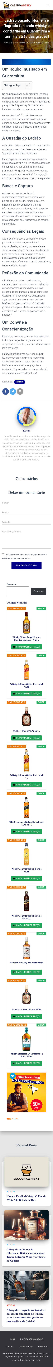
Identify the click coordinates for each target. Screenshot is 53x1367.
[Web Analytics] (12, 1118)
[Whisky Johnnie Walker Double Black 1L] (26, 901)
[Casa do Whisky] (18, 5)
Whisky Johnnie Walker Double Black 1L (27, 917)
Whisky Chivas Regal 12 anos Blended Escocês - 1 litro (27, 638)
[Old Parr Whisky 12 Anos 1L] (26, 716)
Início (12, 1339)
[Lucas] (26, 417)
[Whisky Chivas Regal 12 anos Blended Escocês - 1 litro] (26, 623)
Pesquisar (12, 584)
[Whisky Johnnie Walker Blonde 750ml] (26, 854)
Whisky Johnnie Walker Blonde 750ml (27, 870)
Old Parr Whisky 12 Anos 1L (26, 731)
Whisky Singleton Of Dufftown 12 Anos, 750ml (26, 1055)
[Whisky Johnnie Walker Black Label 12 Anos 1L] (26, 807)
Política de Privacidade (31, 1339)
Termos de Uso (26, 1346)
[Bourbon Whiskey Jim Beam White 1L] (26, 948)
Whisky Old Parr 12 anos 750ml (27, 1009)
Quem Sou (42, 1346)
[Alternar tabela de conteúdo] (26, 85)
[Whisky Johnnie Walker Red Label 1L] (26, 760)
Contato (10, 1346)
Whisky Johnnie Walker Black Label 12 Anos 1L (26, 823)
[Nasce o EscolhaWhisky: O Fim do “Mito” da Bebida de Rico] (26, 1171)
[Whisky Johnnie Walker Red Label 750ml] (26, 669)
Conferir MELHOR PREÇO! (28, 647)
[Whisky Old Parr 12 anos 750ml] (26, 995)
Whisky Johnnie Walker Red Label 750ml (26, 685)
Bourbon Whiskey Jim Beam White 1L (26, 964)
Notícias (19, 382)
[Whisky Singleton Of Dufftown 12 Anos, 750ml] (26, 1039)
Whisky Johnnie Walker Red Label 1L (26, 776)
